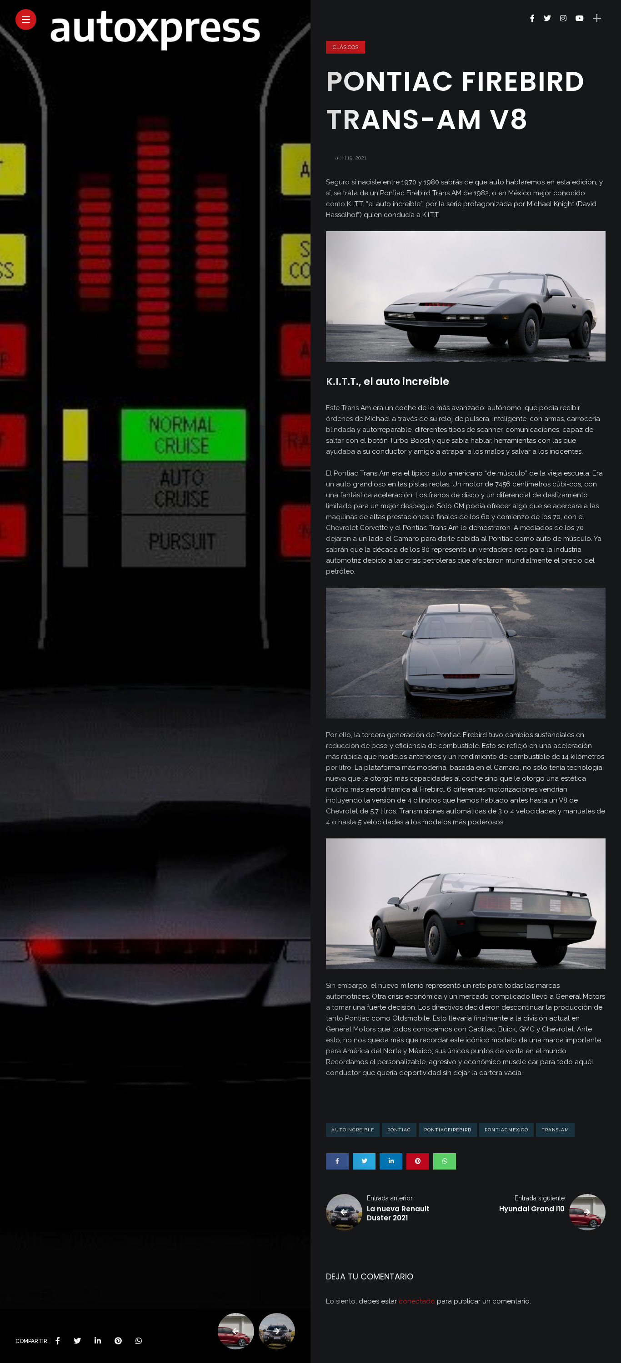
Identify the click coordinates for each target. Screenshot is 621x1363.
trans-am (555, 1129)
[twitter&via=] (77, 1341)
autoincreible (352, 1129)
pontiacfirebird (447, 1129)
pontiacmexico (506, 1129)
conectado (417, 1301)
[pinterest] (118, 1341)
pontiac (399, 1129)
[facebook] (57, 1341)
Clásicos (345, 47)
